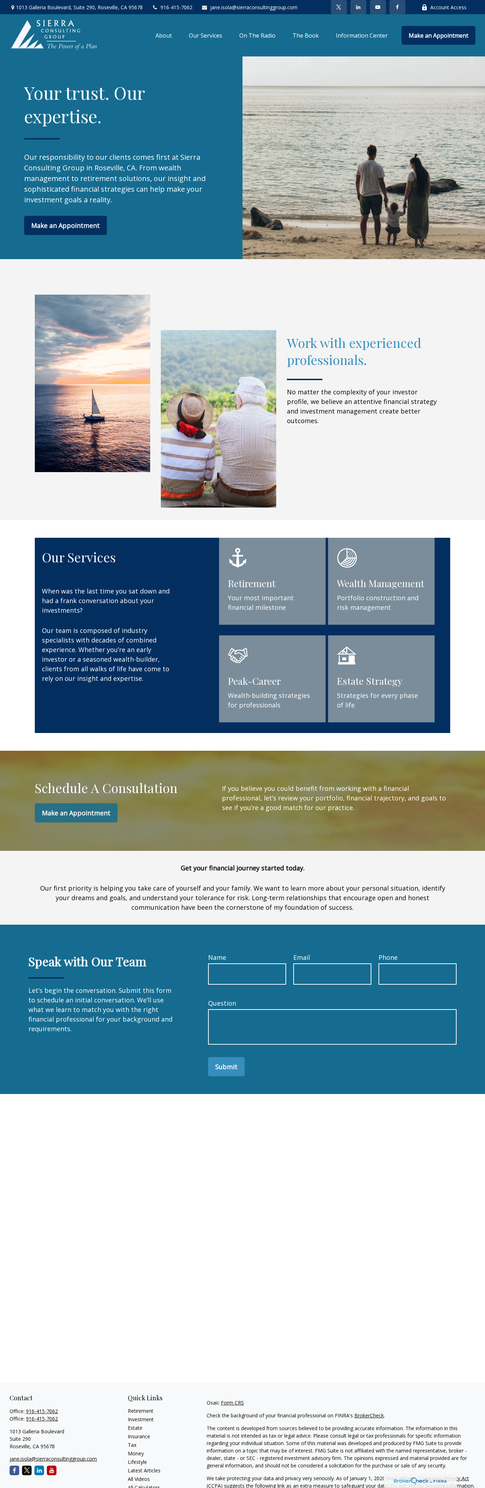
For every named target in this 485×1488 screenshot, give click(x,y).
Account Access (448, 7)
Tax (132, 1445)
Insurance (139, 1436)
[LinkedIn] (358, 7)
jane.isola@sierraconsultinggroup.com (254, 7)
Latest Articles (144, 1470)
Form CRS (232, 1402)
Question (222, 1003)
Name (217, 957)
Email (301, 957)
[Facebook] (397, 7)
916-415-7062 (176, 7)
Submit (226, 1066)
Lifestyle (137, 1462)
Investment (141, 1419)
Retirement (140, 1410)
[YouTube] (378, 7)
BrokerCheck (369, 1415)
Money (136, 1453)
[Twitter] (339, 7)
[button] (163, 35)
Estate (135, 1427)
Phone (388, 957)
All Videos (139, 1479)
